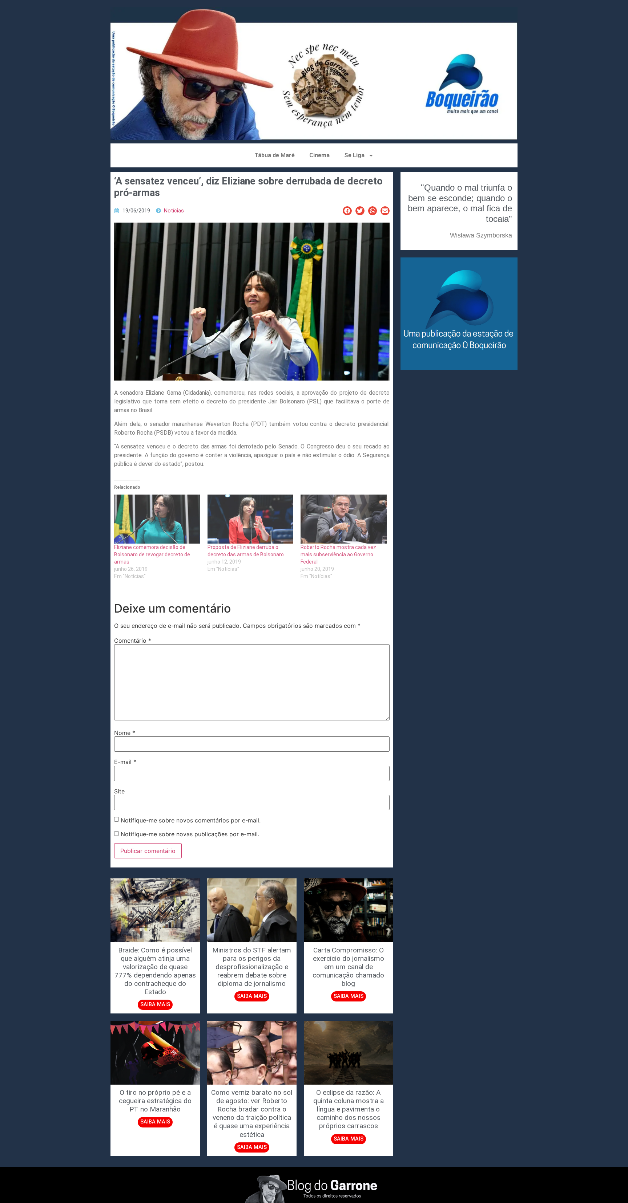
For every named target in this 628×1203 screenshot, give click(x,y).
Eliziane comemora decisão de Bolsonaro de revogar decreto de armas (152, 554)
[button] (347, 210)
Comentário (132, 640)
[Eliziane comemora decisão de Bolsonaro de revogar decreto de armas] (157, 519)
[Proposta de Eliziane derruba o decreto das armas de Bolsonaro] (251, 519)
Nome (124, 733)
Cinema (319, 155)
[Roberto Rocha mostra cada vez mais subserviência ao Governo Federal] (344, 519)
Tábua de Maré (274, 155)
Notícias (174, 211)
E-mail (125, 762)
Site (119, 791)
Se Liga (354, 155)
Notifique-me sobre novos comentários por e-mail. (191, 820)
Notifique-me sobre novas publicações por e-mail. (190, 834)
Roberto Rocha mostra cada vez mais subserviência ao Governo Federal (338, 554)
